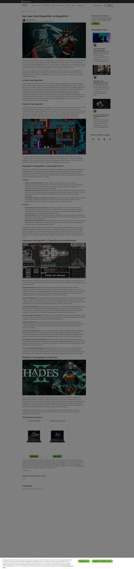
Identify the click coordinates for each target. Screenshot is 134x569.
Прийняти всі (84, 561)
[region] (67, 563)
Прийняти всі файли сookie (102, 561)
